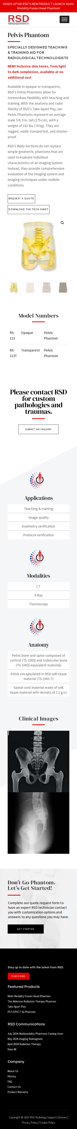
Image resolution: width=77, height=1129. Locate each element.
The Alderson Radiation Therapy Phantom (31, 1001)
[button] (62, 222)
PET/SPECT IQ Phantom (21, 1012)
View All (11, 1049)
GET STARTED (25, 929)
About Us (12, 1071)
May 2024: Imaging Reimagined (24, 1039)
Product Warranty (17, 1092)
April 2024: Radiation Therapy (24, 1044)
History (11, 1076)
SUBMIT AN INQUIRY (38, 429)
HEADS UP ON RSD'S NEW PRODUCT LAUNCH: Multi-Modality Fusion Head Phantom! (38, 6)
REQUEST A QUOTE (21, 199)
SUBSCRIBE (18, 976)
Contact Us (14, 1087)
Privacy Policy (30, 1122)
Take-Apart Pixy (16, 1006)
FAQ (9, 1081)
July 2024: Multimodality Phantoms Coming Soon (35, 1033)
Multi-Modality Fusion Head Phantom (28, 996)
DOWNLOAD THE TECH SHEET (29, 209)
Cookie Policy (47, 1122)
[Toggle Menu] (64, 19)
